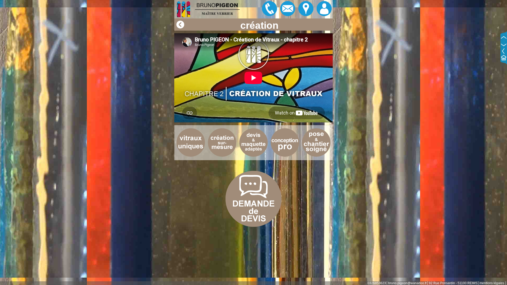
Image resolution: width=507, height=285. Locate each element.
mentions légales (492, 283)
